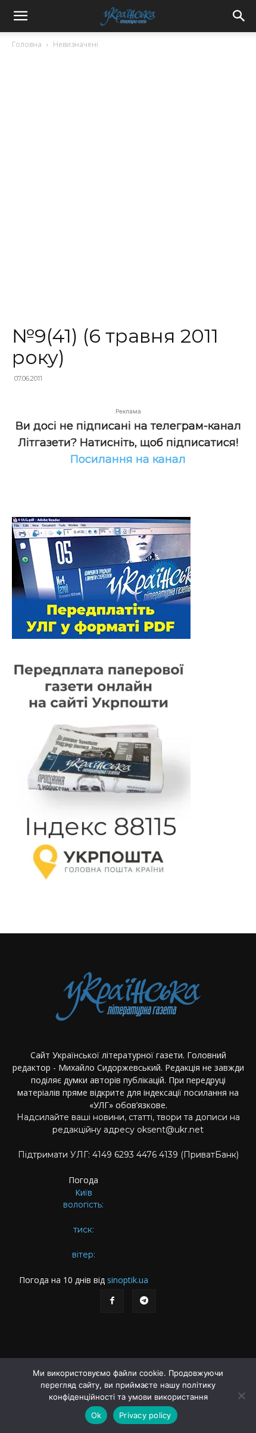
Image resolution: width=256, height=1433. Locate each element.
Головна (27, 44)
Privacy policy (145, 1415)
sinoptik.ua (127, 1279)
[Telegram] (144, 1301)
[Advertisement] (128, 192)
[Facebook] (112, 1301)
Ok (96, 1415)
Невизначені (75, 44)
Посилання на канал (128, 459)
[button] (20, 16)
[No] (241, 1395)
